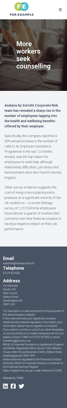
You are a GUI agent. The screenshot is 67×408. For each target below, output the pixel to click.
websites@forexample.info (18, 263)
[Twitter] (21, 387)
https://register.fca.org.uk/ (18, 370)
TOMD (20, 378)
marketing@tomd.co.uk (17, 340)
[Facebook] (13, 387)
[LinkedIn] (5, 387)
